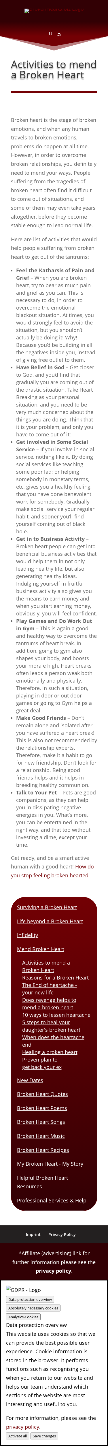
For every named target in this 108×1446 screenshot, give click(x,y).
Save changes (44, 1436)
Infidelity (27, 935)
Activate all (17, 1436)
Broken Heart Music (41, 1135)
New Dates (30, 1080)
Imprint (33, 1234)
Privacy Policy (62, 1234)
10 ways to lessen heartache (56, 1014)
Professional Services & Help (51, 1200)
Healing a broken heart (49, 1052)
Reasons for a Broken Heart (55, 977)
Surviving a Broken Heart (47, 907)
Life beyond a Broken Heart (50, 921)
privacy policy (53, 1270)
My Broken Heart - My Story (50, 1163)
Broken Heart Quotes (42, 1094)
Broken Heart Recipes (43, 1149)
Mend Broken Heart (40, 949)
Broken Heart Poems (42, 1108)
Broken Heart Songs (41, 1121)
